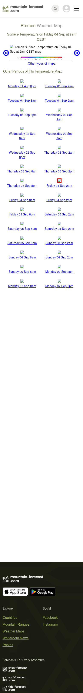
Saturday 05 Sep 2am (59, 214)
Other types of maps (41, 63)
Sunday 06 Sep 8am (22, 257)
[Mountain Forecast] (23, 8)
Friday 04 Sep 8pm (22, 214)
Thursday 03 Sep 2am (59, 152)
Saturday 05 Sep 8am (22, 228)
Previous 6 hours (6, 53)
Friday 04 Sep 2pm (59, 200)
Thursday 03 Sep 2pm (59, 171)
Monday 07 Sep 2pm (59, 286)
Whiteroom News (16, 637)
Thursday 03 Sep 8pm (22, 185)
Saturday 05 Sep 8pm (22, 243)
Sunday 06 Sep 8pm (22, 271)
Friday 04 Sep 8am (22, 200)
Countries (10, 617)
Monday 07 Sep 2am (59, 271)
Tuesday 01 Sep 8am (22, 100)
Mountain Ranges (16, 624)
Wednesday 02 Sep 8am (22, 135)
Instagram (50, 624)
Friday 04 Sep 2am (59, 185)
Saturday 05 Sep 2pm (59, 228)
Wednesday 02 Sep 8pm (22, 154)
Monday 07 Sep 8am (22, 286)
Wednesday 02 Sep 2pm (59, 135)
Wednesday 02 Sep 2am (59, 117)
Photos (8, 644)
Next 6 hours (76, 53)
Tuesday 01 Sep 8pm (22, 115)
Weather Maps (13, 631)
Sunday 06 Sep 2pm (59, 257)
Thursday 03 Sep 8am (22, 171)
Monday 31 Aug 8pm (22, 86)
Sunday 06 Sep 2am (59, 243)
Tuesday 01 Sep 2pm (59, 100)
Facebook (50, 617)
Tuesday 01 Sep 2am (59, 86)
